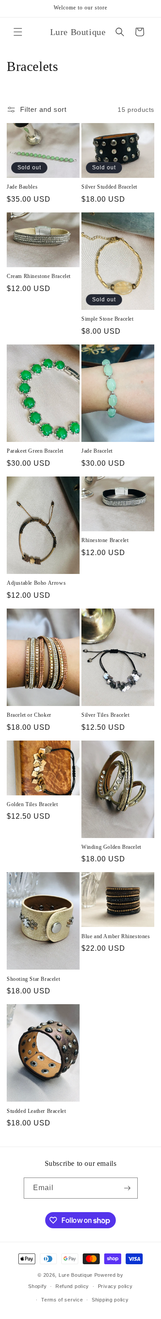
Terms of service (62, 1299)
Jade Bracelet (97, 451)
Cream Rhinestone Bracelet (39, 276)
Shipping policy (110, 1299)
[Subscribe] (127, 1188)
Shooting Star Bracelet (33, 979)
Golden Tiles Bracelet (32, 804)
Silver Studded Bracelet (109, 187)
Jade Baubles (22, 187)
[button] (18, 32)
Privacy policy (115, 1286)
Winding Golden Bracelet (111, 847)
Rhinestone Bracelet (104, 540)
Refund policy (72, 1286)
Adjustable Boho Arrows (36, 583)
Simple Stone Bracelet (107, 319)
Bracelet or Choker (29, 715)
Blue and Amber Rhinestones (115, 936)
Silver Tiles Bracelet (105, 715)
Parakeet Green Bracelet (35, 451)
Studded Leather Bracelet (36, 1111)
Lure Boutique (76, 1275)
